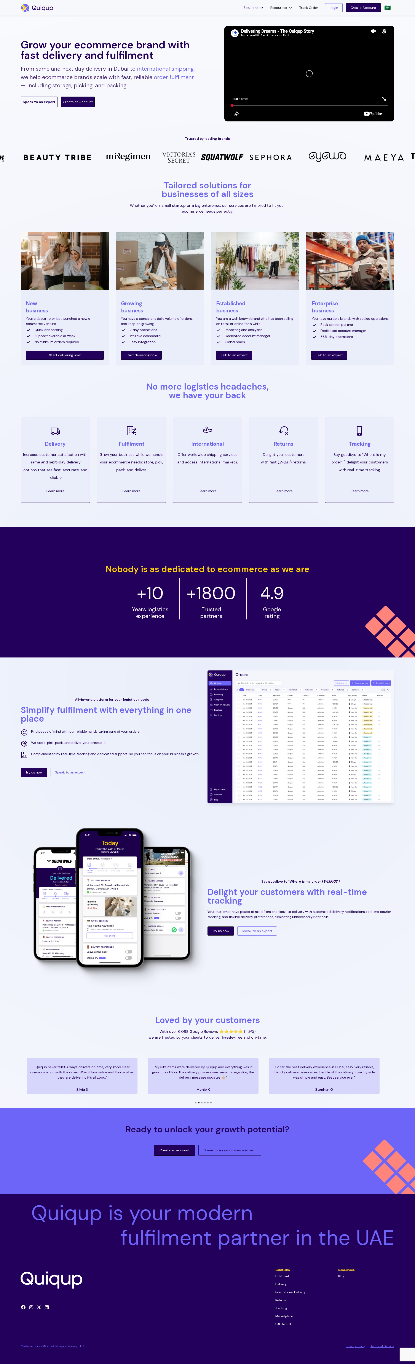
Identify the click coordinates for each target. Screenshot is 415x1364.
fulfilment (77, 710)
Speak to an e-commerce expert (230, 1150)
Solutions (282, 1270)
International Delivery (290, 1292)
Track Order (308, 7)
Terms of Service (382, 1346)
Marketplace (284, 1316)
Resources (346, 1270)
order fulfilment (174, 77)
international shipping (165, 68)
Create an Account (78, 102)
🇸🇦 (387, 7)
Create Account (363, 7)
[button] (253, 7)
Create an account (175, 1150)
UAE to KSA (283, 1324)
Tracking (281, 1308)
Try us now (34, 772)
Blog (341, 1276)
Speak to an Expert (39, 102)
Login (334, 7)
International (207, 444)
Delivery (281, 1284)
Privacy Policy (355, 1346)
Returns (283, 444)
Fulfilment (131, 444)
